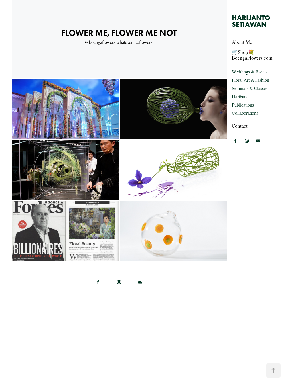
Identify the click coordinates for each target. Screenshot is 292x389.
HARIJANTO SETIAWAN (252, 20)
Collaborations (245, 113)
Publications (243, 105)
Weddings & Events (249, 72)
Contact (240, 125)
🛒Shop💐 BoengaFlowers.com (252, 55)
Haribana (240, 96)
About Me (242, 42)
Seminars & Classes (249, 88)
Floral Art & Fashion (250, 80)
